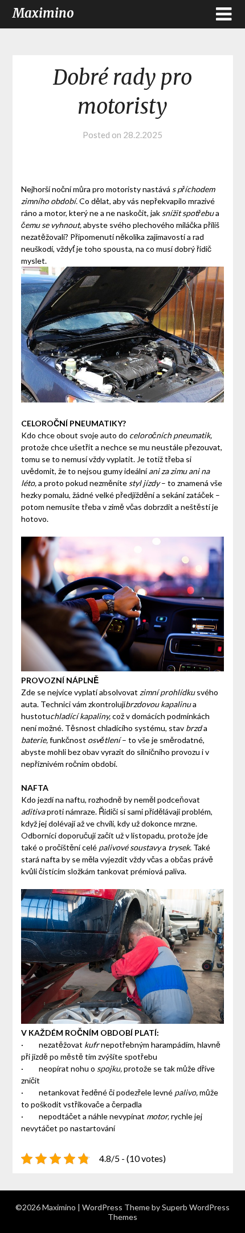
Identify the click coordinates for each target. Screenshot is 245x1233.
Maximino (43, 13)
